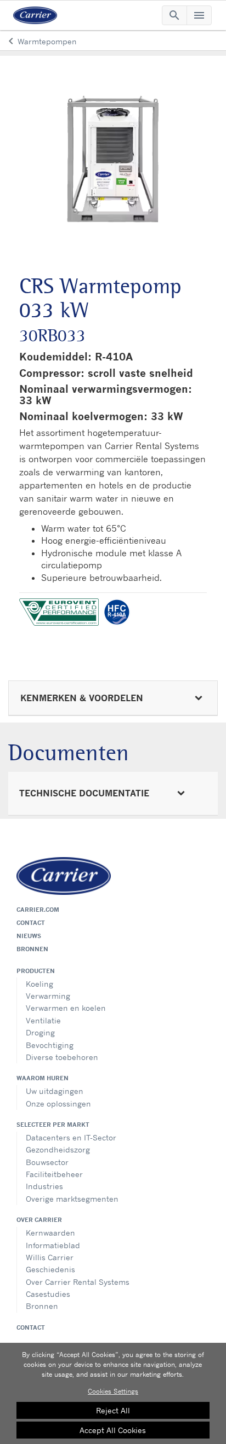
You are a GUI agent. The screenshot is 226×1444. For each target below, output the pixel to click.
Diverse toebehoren (62, 1057)
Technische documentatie (84, 793)
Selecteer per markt (52, 1124)
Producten (35, 971)
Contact (30, 923)
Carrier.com (37, 909)
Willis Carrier (50, 1257)
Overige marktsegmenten (72, 1198)
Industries (44, 1186)
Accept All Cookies (113, 1430)
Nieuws (28, 936)
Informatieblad (53, 1245)
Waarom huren (42, 1078)
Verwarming (48, 995)
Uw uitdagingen (54, 1091)
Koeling (39, 983)
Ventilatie (43, 1020)
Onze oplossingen (58, 1103)
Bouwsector (47, 1162)
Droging (40, 1032)
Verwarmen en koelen (66, 1007)
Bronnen (32, 949)
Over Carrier (39, 1220)
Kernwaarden (50, 1232)
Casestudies (48, 1294)
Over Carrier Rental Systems (77, 1281)
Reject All (113, 1410)
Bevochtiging (50, 1045)
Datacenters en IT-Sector (71, 1137)
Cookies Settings (113, 1391)
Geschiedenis (50, 1269)
